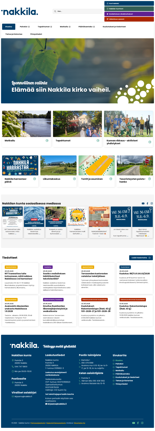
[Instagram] (151, 203)
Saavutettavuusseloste (56, 423)
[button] (29, 27)
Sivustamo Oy (79, 423)
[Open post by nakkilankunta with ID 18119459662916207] (99, 217)
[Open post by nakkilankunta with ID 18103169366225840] (12, 217)
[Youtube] (143, 203)
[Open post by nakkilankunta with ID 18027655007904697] (77, 217)
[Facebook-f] (147, 203)
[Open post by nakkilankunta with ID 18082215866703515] (142, 217)
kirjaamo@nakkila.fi (57, 404)
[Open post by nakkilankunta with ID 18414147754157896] (34, 217)
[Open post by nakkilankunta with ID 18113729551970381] (56, 217)
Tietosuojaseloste (37, 423)
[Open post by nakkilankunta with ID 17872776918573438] (121, 217)
